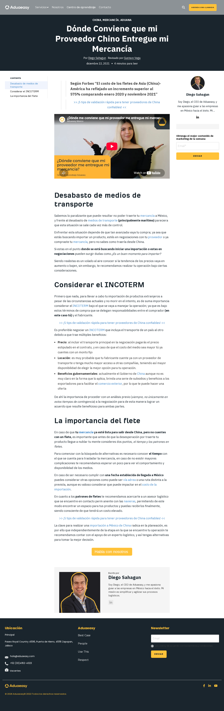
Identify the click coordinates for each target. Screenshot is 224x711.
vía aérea (129, 480)
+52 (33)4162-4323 (21, 663)
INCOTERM (80, 306)
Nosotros (57, 7)
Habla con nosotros (112, 551)
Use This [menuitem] (83, 651)
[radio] (185, 646)
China (96, 20)
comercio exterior (110, 384)
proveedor (155, 237)
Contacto (105, 7)
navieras (129, 501)
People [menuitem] (82, 643)
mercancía (86, 432)
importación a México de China (110, 525)
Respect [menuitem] (83, 659)
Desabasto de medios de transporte (24, 85)
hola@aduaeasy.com (22, 656)
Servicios (40, 7)
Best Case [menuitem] (84, 635)
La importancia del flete (24, 95)
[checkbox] (185, 646)
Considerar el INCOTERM (24, 91)
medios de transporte (102, 220)
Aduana (126, 20)
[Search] (183, 7)
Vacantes (15, 670)
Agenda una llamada (202, 7)
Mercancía (111, 20)
